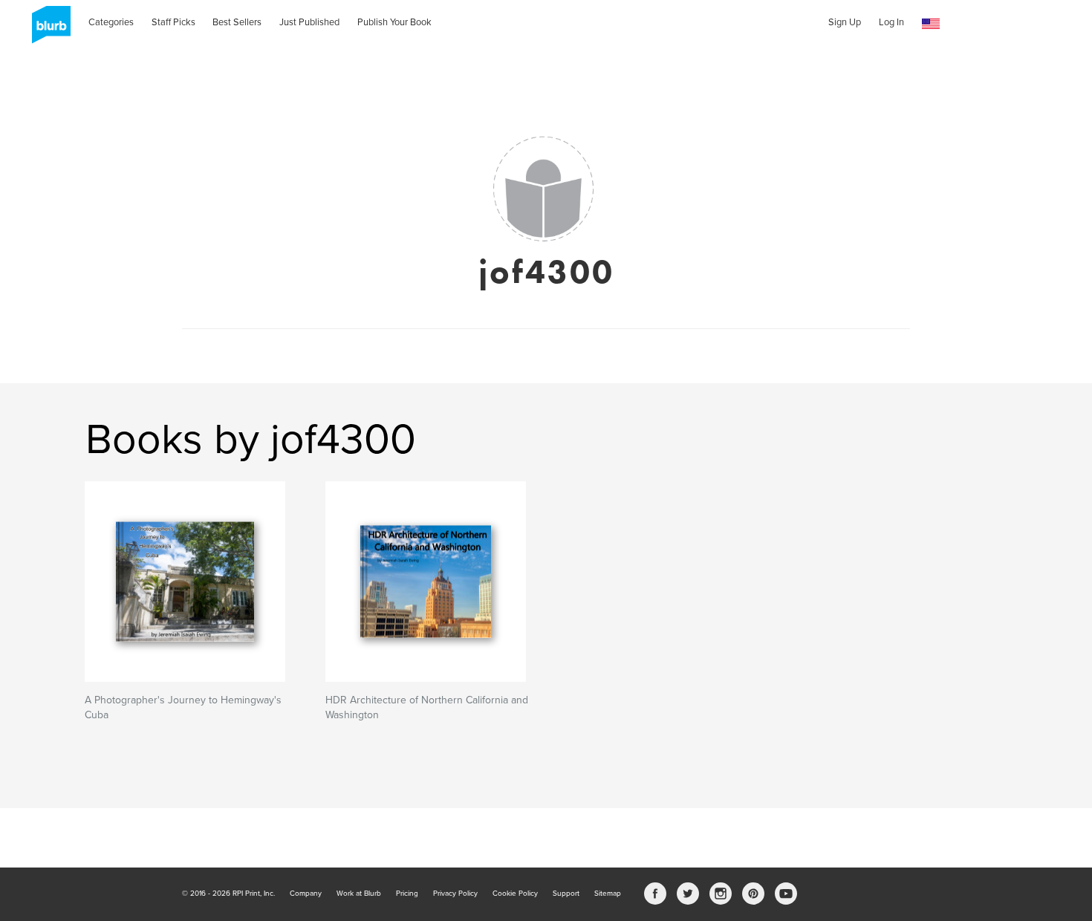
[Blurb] (46, 29)
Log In (891, 22)
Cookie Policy (515, 893)
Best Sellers (236, 22)
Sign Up (844, 22)
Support (566, 893)
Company (306, 893)
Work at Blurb (359, 893)
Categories (111, 22)
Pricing (407, 893)
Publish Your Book (394, 22)
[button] (931, 24)
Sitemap (607, 893)
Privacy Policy (455, 893)
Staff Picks (173, 22)
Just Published (309, 22)
